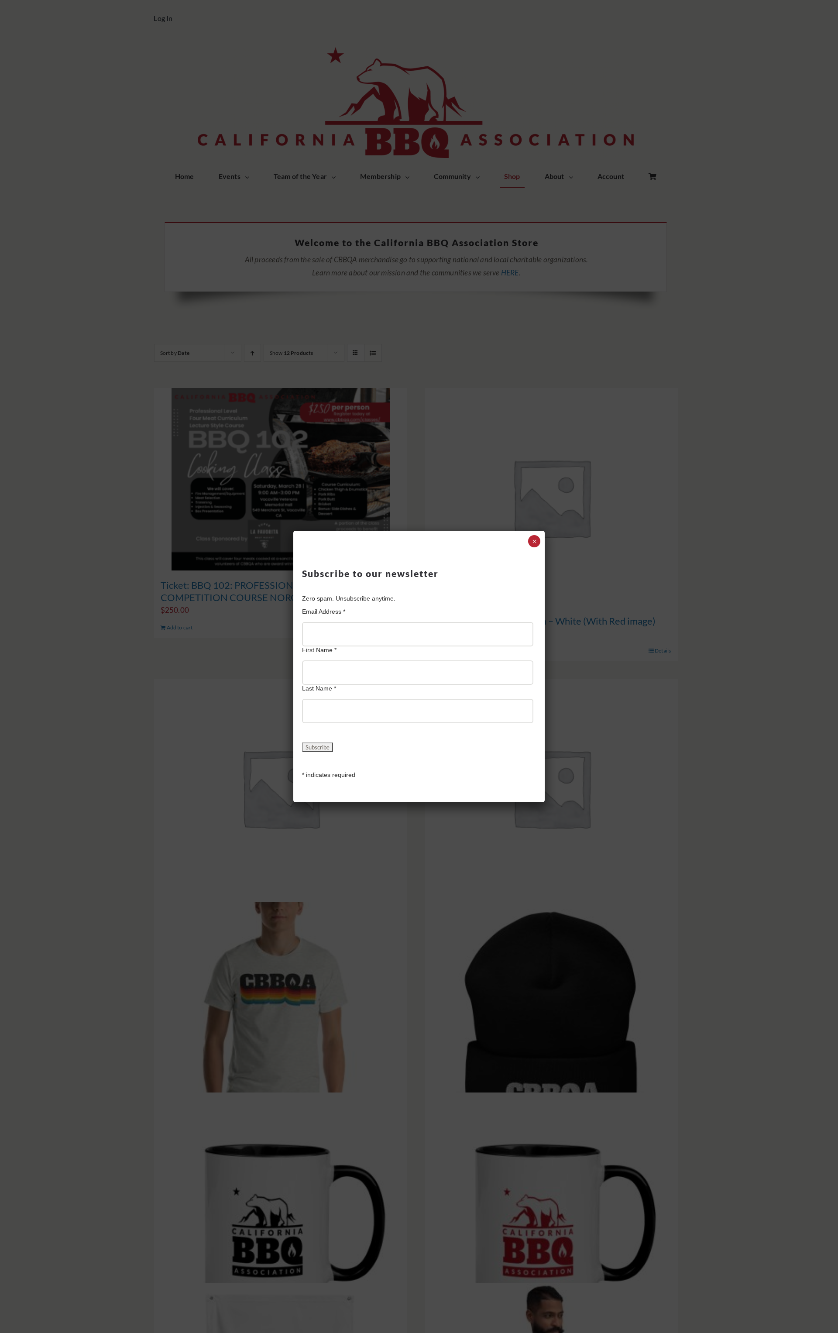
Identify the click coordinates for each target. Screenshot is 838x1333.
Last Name (319, 688)
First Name (319, 649)
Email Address (323, 611)
